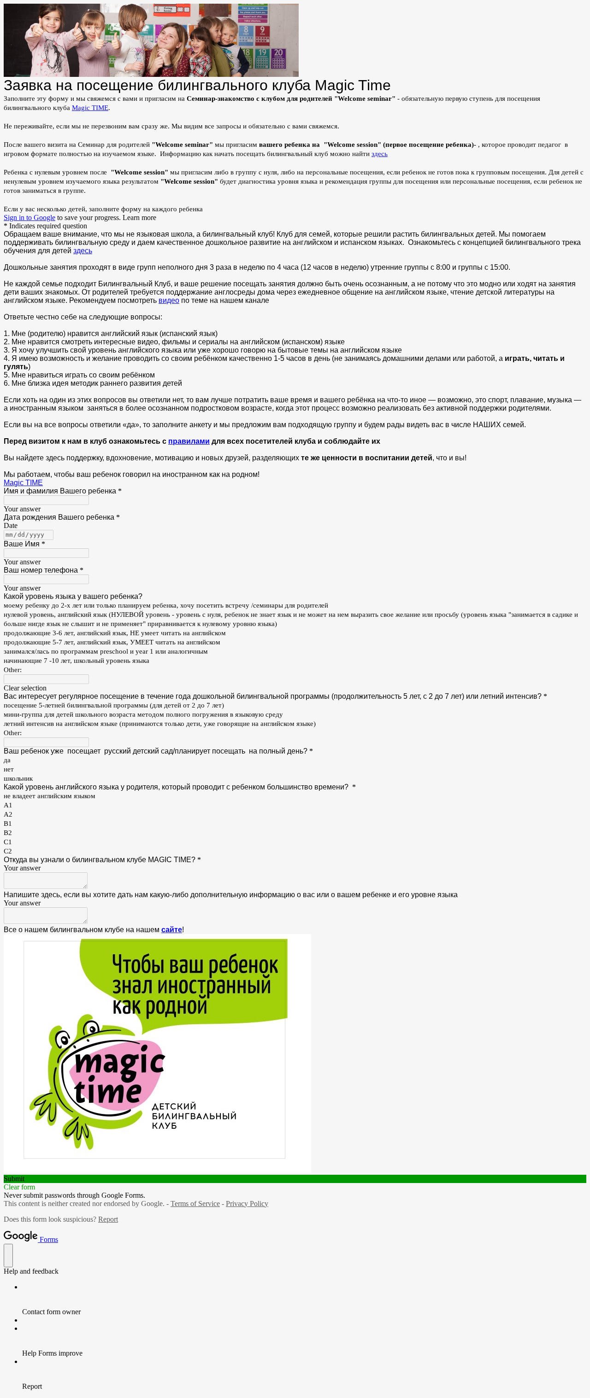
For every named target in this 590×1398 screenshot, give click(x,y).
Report (108, 1219)
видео (169, 300)
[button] (295, 688)
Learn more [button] (139, 217)
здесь (380, 153)
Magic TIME (90, 107)
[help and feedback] (8, 1255)
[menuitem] (304, 1299)
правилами (189, 441)
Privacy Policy (247, 1203)
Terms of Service (195, 1203)
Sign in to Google (29, 217)
